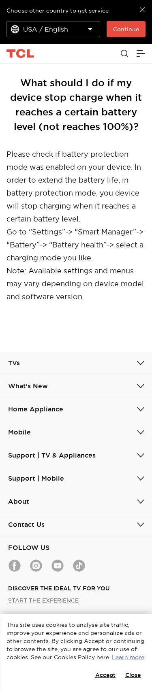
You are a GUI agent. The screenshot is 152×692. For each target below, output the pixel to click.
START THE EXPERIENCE (43, 600)
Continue (126, 29)
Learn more (128, 657)
